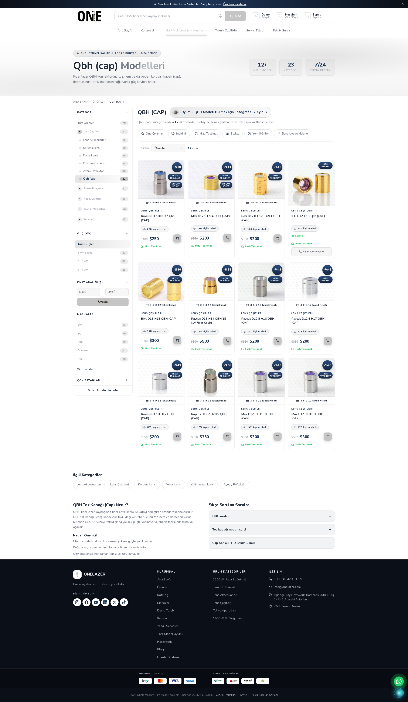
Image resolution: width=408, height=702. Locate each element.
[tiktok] (124, 602)
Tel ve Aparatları (224, 610)
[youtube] (96, 602)
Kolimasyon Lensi (104, 163)
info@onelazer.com (287, 587)
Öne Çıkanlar (154, 134)
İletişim (162, 618)
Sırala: (145, 148)
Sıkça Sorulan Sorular (265, 695)
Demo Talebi (165, 610)
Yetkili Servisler (167, 626)
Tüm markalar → (87, 369)
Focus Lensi (104, 155)
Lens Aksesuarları (104, 140)
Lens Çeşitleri (119, 484)
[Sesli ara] (220, 16)
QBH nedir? (221, 516)
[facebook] (86, 602)
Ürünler (162, 587)
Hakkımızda (165, 642)
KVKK (243, 695)
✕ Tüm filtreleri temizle (103, 390)
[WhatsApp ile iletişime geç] (399, 681)
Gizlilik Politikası (226, 695)
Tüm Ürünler (102, 123)
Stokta (235, 134)
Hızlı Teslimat (208, 134)
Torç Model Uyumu (170, 634)
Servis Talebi (255, 30)
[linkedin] (105, 602)
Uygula (103, 302)
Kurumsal (147, 30)
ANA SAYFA (80, 102)
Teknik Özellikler (226, 30)
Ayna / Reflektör (104, 171)
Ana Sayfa (125, 30)
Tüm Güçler (86, 244)
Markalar (163, 603)
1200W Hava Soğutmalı (229, 579)
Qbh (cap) (104, 179)
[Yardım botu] (399, 693)
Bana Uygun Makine (295, 134)
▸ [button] (79, 131)
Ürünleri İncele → (234, 4)
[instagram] (77, 602)
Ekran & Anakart (224, 587)
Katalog (162, 595)
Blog (160, 649)
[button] (177, 238)
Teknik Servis (282, 30)
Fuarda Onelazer (168, 657)
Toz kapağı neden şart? (229, 529)
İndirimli (181, 134)
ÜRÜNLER (99, 102)
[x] (114, 602)
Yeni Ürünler (260, 134)
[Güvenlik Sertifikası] (233, 681)
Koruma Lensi (104, 148)
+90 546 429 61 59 (288, 579)
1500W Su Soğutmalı (228, 618)
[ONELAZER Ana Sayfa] (91, 16)
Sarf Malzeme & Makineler (184, 30)
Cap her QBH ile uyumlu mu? (233, 543)
